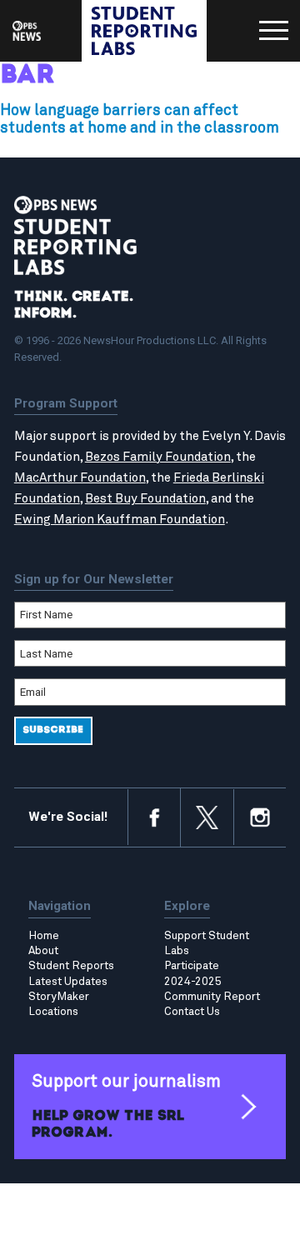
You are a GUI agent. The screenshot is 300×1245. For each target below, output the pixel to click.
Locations (53, 1012)
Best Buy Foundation (145, 498)
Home (43, 936)
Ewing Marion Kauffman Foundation (119, 519)
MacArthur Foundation (80, 478)
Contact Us (192, 1012)
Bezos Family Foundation (158, 457)
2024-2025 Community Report (212, 989)
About (43, 951)
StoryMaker (58, 996)
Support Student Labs (206, 943)
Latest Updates (68, 982)
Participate (191, 966)
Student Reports (71, 966)
